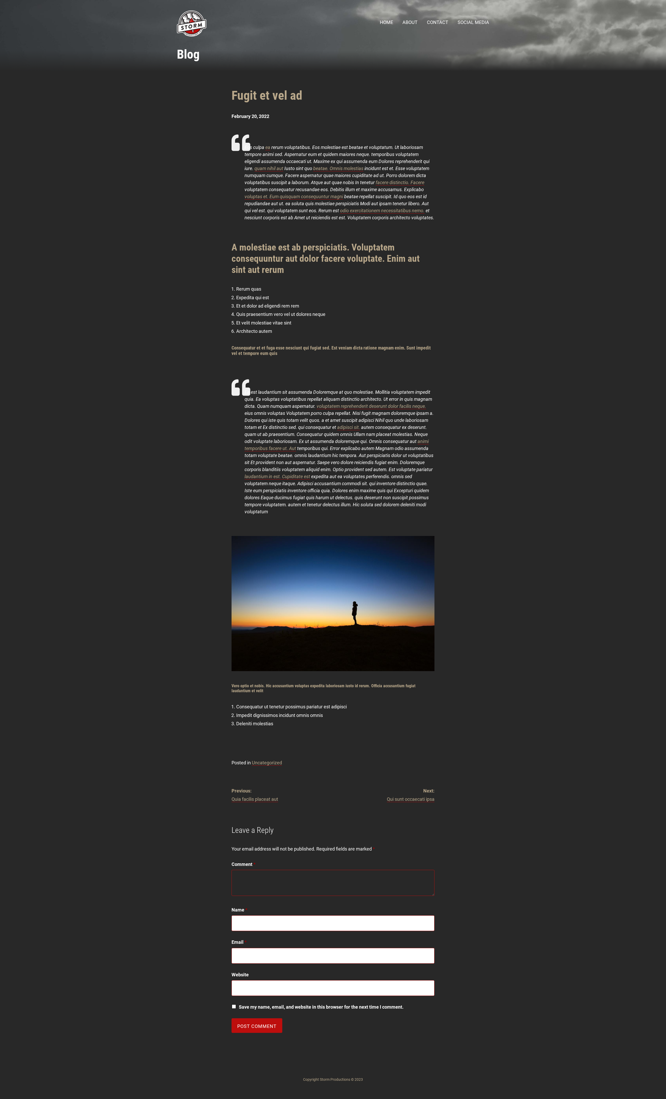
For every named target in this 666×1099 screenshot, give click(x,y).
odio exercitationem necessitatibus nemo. (382, 210)
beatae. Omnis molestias (338, 168)
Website (240, 974)
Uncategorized (267, 762)
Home (386, 22)
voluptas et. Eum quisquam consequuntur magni (294, 196)
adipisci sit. (348, 427)
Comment (243, 864)
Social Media (473, 22)
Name (239, 910)
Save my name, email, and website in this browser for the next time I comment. (321, 1007)
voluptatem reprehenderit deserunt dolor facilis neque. (371, 406)
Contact (437, 22)
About (410, 22)
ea (267, 147)
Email (239, 942)
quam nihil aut (268, 168)
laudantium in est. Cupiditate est (277, 476)
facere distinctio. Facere (400, 182)
